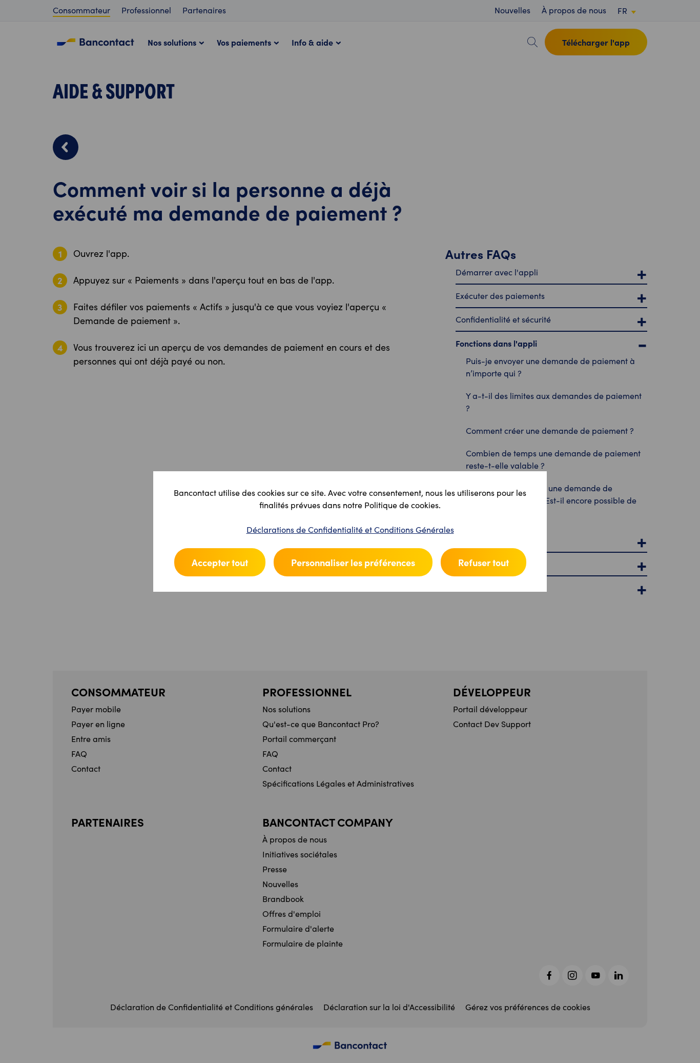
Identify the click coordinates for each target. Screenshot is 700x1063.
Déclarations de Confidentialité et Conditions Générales (350, 529)
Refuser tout (483, 562)
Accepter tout (220, 562)
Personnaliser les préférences (353, 562)
